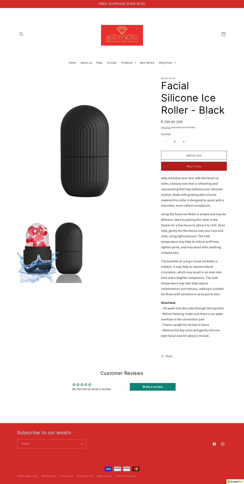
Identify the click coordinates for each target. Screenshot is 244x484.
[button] (21, 34)
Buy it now (194, 166)
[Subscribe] (81, 443)
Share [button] (169, 356)
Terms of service (85, 476)
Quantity (166, 134)
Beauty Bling (31, 476)
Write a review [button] (153, 387)
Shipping (166, 127)
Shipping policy (105, 476)
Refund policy (48, 476)
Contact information (126, 476)
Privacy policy (66, 476)
